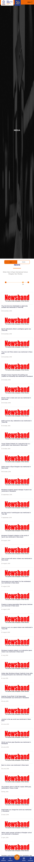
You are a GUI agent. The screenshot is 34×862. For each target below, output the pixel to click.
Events (23, 262)
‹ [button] (5, 282)
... (14, 308)
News (11, 262)
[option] (23, 283)
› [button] (28, 282)
